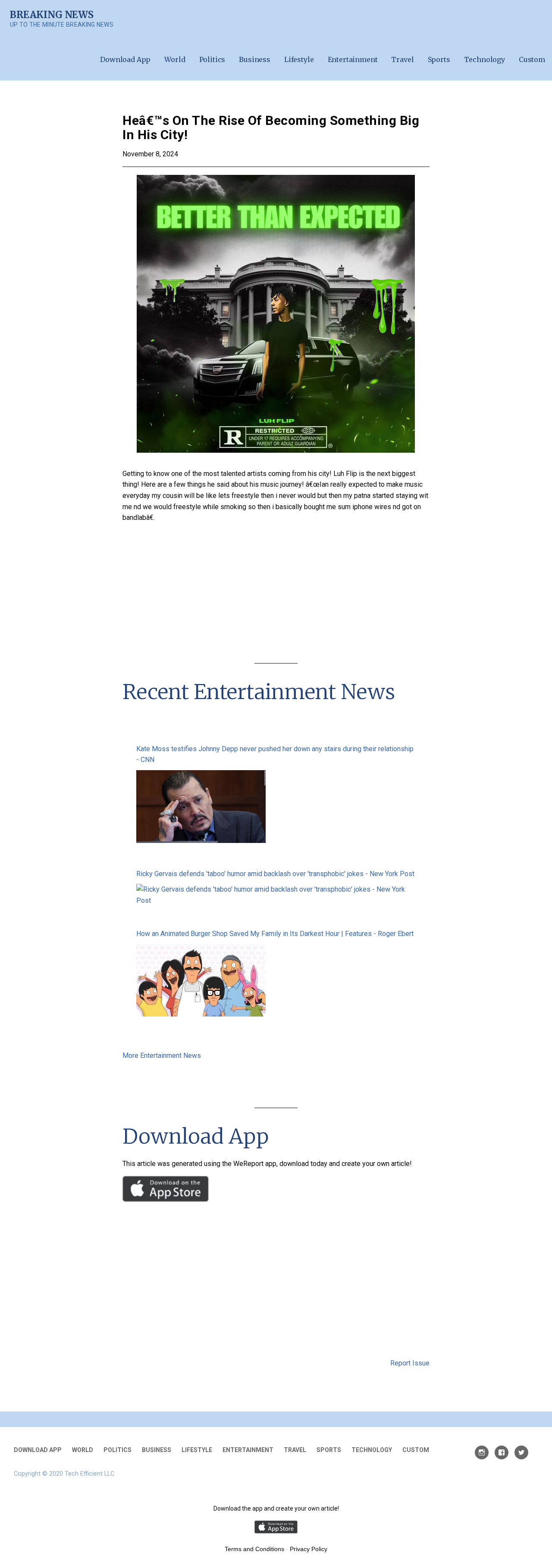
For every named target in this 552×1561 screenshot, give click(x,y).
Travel (402, 59)
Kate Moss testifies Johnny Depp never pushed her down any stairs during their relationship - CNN (275, 754)
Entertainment (353, 59)
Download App (125, 59)
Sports (439, 59)
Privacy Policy (308, 1548)
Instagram (482, 1452)
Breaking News (52, 15)
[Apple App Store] (165, 1199)
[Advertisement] (275, 595)
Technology (484, 59)
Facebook (501, 1452)
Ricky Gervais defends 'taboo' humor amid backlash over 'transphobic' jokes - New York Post (275, 874)
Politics (212, 59)
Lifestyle (299, 59)
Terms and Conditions (254, 1548)
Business (254, 59)
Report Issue (410, 1363)
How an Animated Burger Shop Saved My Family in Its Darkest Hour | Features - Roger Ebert (275, 934)
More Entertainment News (161, 1055)
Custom (532, 59)
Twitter (521, 1452)
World (174, 59)
